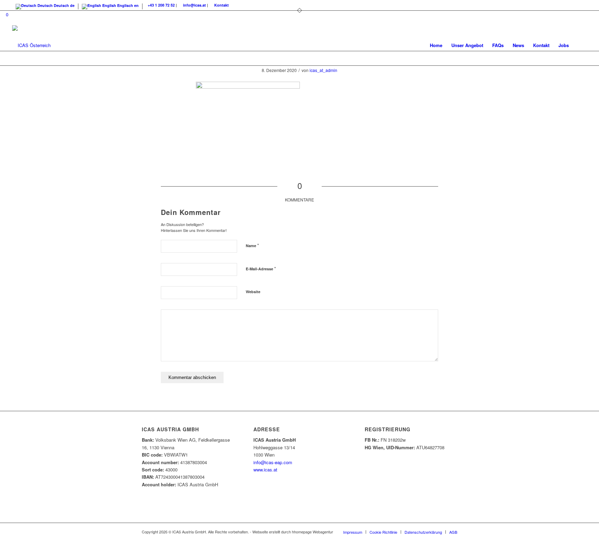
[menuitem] (436, 45)
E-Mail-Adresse (261, 268)
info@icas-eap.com (272, 462)
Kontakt (221, 5)
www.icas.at (265, 469)
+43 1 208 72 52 (161, 5)
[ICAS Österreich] (31, 45)
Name (252, 245)
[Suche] (580, 45)
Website (253, 291)
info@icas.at (194, 5)
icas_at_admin (323, 70)
